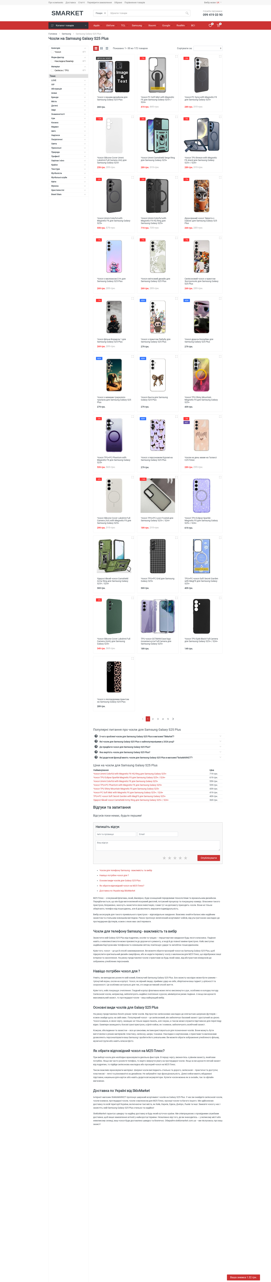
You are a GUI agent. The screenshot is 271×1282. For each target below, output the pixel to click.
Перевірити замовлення (99, 2)
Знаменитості (58, 114)
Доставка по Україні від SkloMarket (117, 890)
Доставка (71, 2)
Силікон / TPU (62, 70)
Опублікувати (209, 857)
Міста (54, 101)
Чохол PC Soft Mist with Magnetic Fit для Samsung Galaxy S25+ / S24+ (128, 792)
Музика (54, 186)
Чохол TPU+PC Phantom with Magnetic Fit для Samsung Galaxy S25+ (127, 785)
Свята (54, 143)
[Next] (173, 718)
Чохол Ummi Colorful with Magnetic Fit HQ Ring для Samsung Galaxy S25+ (129, 773)
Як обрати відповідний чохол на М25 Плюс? (121, 885)
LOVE (53, 80)
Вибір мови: (211, 2)
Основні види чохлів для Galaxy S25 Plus (120, 880)
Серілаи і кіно (57, 160)
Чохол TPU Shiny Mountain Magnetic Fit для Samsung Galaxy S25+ (126, 788)
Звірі (53, 110)
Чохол (58, 52)
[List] (107, 48)
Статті (81, 2)
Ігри (53, 118)
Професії (55, 156)
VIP (52, 84)
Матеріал (55, 66)
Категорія (55, 48)
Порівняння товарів (135, 2)
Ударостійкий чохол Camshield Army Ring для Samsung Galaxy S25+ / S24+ (131, 800)
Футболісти (56, 173)
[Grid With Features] (101, 48)
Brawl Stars (56, 194)
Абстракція (56, 89)
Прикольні (56, 148)
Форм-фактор (57, 57)
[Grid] (96, 48)
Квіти (53, 181)
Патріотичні (56, 139)
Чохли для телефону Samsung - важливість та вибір (125, 870)
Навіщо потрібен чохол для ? (114, 875)
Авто (53, 131)
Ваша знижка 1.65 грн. (243, 1277)
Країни (54, 165)
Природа (55, 152)
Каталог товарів (65, 25)
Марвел (55, 127)
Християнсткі (57, 190)
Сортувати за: (184, 48)
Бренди (54, 97)
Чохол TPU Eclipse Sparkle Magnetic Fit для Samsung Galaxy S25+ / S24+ (129, 777)
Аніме (54, 93)
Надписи (55, 135)
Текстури (55, 169)
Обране (118, 2)
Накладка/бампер (64, 61)
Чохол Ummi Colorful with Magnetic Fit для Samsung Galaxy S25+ (125, 781)
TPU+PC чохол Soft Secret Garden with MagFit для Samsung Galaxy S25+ (129, 796)
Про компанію (55, 2)
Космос (54, 122)
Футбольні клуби (59, 177)
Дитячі (54, 105)
